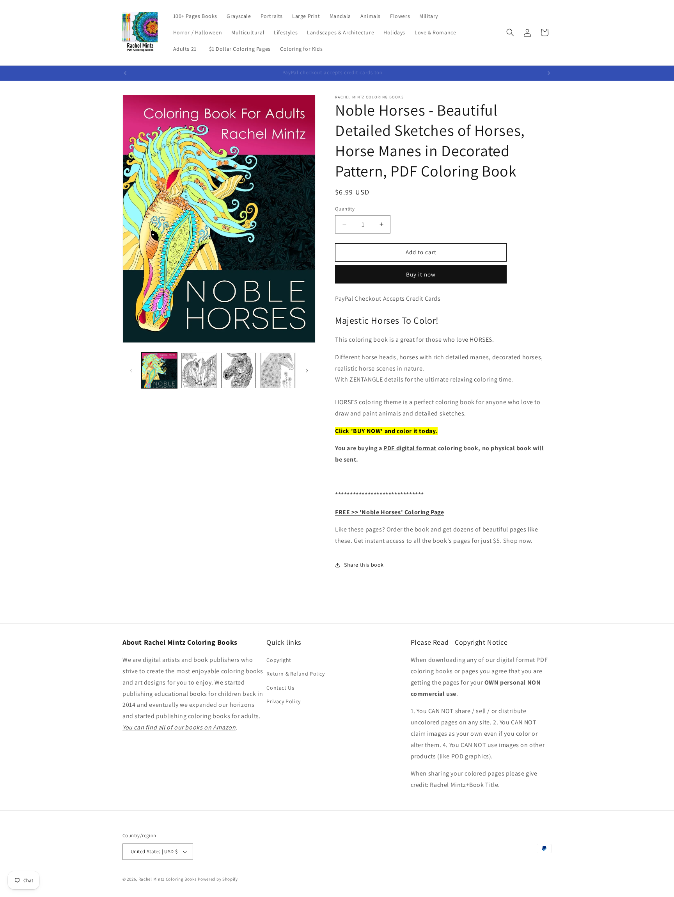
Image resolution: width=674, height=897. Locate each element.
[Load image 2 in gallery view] (198, 370)
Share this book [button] (364, 564)
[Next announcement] (548, 73)
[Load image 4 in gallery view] (278, 370)
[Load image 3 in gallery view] (238, 370)
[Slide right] (307, 370)
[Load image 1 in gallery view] (159, 370)
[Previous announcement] (125, 73)
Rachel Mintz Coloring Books (167, 879)
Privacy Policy (283, 701)
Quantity (345, 208)
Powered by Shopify (218, 879)
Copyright (278, 659)
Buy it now (421, 274)
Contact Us (280, 687)
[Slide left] (131, 370)
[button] (510, 32)
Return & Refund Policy (295, 674)
